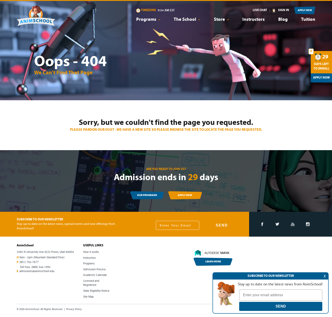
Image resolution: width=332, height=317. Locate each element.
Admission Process (94, 269)
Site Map (88, 296)
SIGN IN (283, 10)
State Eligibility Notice (96, 290)
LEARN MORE (213, 261)
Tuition (308, 19)
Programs (89, 263)
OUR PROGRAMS (147, 195)
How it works (91, 252)
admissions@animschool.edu (36, 271)
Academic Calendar (95, 275)
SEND (222, 225)
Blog (283, 19)
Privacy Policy (74, 309)
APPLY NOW (305, 10)
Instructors (253, 19)
